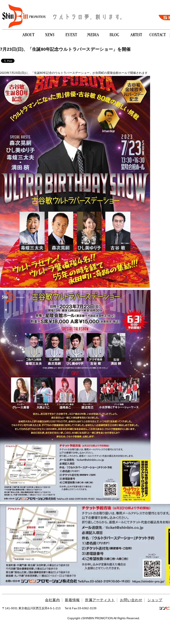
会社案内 (52, 600)
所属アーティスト (100, 600)
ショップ (154, 600)
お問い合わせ (131, 600)
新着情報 (72, 600)
